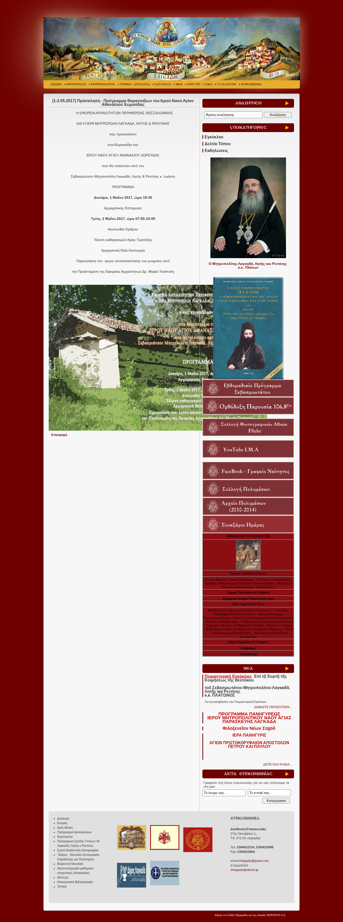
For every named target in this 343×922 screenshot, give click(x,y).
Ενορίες (62, 823)
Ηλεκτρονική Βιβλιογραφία (75, 882)
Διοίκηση (63, 818)
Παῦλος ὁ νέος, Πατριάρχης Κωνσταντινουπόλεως (263, 618)
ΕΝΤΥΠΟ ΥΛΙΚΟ (199, 84)
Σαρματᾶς (212, 625)
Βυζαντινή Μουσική (70, 864)
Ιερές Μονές (65, 827)
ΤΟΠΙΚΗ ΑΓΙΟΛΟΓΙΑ (135, 84)
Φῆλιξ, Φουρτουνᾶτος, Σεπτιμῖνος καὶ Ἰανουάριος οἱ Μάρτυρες (244, 629)
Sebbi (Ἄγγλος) (265, 587)
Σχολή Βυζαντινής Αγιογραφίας (78, 850)
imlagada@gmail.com (254, 861)
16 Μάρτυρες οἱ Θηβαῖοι (249, 625)
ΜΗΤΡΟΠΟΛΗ (76, 84)
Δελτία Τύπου (218, 144)
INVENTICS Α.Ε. (276, 915)
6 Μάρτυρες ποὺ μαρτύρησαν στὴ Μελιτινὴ (267, 621)
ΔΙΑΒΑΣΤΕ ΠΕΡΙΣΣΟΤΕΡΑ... (273, 707)
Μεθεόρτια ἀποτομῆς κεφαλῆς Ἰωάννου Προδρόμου (240, 610)
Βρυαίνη (226, 625)
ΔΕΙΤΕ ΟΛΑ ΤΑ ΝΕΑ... (277, 764)
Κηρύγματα (65, 836)
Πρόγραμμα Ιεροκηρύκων (74, 832)
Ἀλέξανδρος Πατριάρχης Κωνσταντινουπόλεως (251, 612)
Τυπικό (62, 886)
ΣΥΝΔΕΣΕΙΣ (227, 84)
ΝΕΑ (179, 84)
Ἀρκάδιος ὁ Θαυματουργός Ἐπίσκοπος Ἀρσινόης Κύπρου (239, 583)
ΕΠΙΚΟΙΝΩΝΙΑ (251, 84)
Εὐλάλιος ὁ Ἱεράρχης (280, 625)
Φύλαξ (289, 629)
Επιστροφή (59, 435)
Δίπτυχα (62, 877)
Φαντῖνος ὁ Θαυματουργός (222, 621)
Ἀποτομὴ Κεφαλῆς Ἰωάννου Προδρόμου (229, 579)
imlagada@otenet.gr (244, 870)
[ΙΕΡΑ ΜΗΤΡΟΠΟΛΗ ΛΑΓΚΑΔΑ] (172, 48)
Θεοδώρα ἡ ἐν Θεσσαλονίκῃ (273, 579)
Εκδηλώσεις (216, 150)
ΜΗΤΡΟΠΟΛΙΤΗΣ (103, 84)
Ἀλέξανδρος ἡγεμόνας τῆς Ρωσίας (231, 633)
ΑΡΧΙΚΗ (56, 84)
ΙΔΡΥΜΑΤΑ (163, 84)
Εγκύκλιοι (214, 137)
